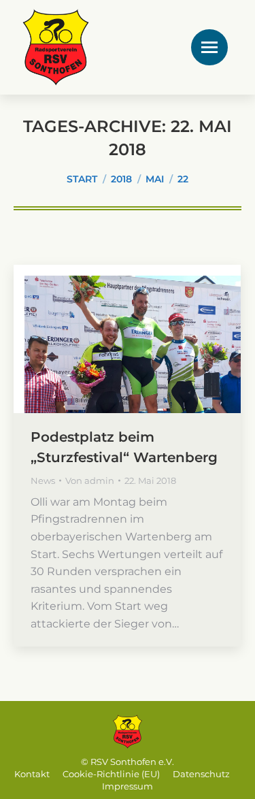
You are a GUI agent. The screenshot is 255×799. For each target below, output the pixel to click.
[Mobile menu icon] (209, 47)
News (43, 480)
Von (89, 480)
